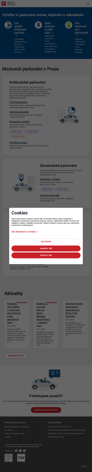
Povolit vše (46, 255)
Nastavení (46, 242)
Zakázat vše (46, 248)
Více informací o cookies (23, 232)
